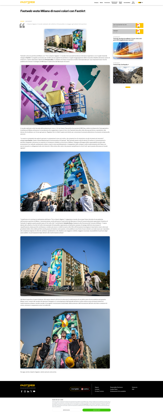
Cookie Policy (113, 389)
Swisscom (134, 387)
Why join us (133, 3)
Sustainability (127, 2)
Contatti (97, 389)
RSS (133, 389)
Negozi (97, 387)
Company (96, 2)
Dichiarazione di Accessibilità (118, 391)
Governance (107, 2)
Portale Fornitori (99, 391)
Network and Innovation (114, 3)
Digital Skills (120, 3)
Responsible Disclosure (116, 387)
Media (101, 2)
